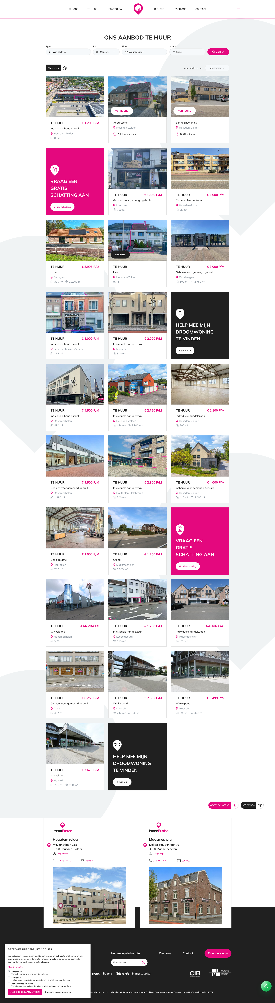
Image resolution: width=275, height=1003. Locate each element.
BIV (220, 974)
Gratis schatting (62, 206)
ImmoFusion (138, 9)
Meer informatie (15, 967)
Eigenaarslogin (218, 953)
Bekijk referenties (126, 134)
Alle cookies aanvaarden (25, 992)
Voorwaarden (136, 992)
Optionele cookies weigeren (58, 992)
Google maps (62, 853)
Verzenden (143, 962)
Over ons (180, 9)
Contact (200, 9)
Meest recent (216, 68)
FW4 (210, 992)
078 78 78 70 (248, 805)
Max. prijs (104, 52)
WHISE (189, 992)
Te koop (73, 9)
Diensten (159, 9)
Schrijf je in (185, 350)
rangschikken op (193, 68)
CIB (195, 974)
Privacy (124, 992)
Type (48, 46)
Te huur (93, 9)
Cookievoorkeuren (163, 992)
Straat (172, 46)
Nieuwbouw (114, 9)
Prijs (95, 46)
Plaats (125, 46)
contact (90, 860)
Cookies (149, 992)
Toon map (53, 68)
